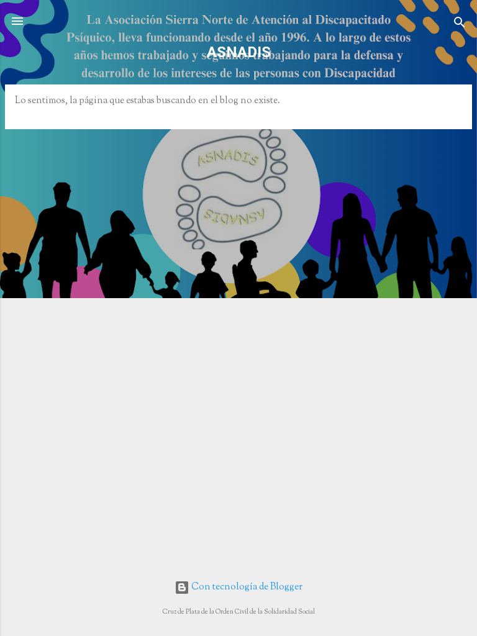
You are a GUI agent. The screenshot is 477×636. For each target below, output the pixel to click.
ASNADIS (239, 52)
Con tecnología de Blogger (245, 587)
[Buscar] (459, 25)
